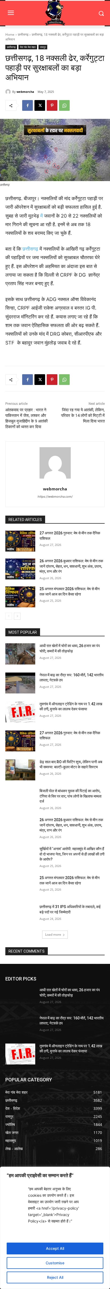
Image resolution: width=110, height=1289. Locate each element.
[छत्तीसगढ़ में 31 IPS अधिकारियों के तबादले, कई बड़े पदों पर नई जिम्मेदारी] (20, 914)
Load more (53, 934)
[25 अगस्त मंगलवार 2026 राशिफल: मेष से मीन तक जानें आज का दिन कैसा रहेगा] (20, 596)
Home (9, 34)
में (41, 216)
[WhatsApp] (64, 105)
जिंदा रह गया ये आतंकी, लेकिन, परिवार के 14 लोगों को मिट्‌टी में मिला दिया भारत (83, 415)
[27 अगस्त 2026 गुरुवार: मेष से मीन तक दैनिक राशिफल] (20, 541)
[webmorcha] (8, 91)
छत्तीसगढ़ (23, 34)
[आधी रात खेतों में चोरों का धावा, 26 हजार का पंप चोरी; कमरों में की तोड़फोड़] (20, 653)
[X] (39, 105)
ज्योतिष (10, 549)
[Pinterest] (52, 105)
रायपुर (43, 47)
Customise (55, 1263)
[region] (55, 1228)
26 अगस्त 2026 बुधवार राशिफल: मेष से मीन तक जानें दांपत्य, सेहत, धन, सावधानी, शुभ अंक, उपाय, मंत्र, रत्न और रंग (71, 566)
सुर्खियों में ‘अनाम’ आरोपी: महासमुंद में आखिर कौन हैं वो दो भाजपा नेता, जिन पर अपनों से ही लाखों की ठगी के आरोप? (72, 854)
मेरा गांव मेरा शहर (28, 47)
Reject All (55, 1277)
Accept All (55, 1248)
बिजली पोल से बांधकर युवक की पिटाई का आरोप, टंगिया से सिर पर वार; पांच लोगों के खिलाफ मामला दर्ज (70, 796)
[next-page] (17, 616)
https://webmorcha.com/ (55, 496)
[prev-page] (8, 616)
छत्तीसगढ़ (30, 249)
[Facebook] (27, 105)
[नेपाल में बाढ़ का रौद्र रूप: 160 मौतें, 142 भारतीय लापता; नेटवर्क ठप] (20, 683)
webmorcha (25, 92)
